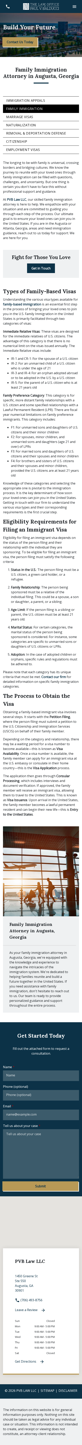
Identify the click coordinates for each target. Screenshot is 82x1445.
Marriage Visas (19, 117)
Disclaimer (68, 1390)
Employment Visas (23, 150)
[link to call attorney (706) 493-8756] (7, 6)
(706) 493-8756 (31, 1300)
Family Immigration (24, 109)
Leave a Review (26, 1310)
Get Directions (26, 1361)
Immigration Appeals (25, 100)
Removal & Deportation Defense (36, 133)
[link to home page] (41, 6)
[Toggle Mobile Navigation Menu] (74, 6)
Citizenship (16, 141)
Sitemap (47, 1390)
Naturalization (21, 125)
